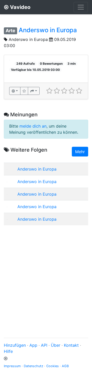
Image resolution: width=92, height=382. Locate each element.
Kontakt (71, 345)
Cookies (52, 366)
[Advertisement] (46, 275)
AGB (65, 366)
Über (55, 345)
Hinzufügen (15, 345)
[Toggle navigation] (81, 7)
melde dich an (33, 126)
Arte (10, 30)
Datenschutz (33, 366)
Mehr (80, 151)
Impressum (12, 366)
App (33, 345)
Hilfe (8, 351)
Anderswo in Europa (48, 30)
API (44, 345)
